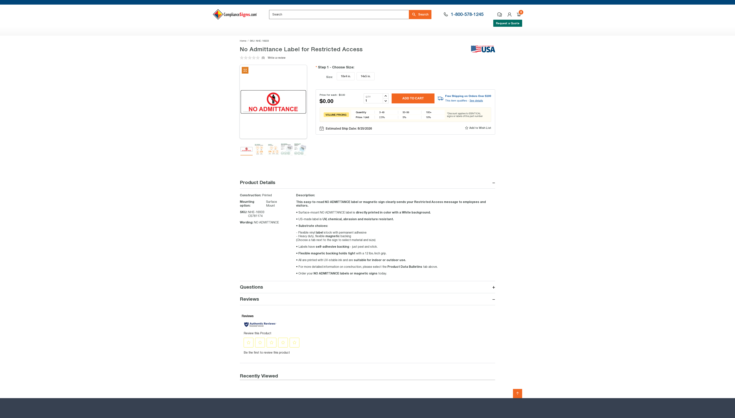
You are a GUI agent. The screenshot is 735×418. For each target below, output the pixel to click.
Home (243, 40)
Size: (329, 77)
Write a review (277, 57)
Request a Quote (507, 23)
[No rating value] (251, 57)
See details (476, 100)
